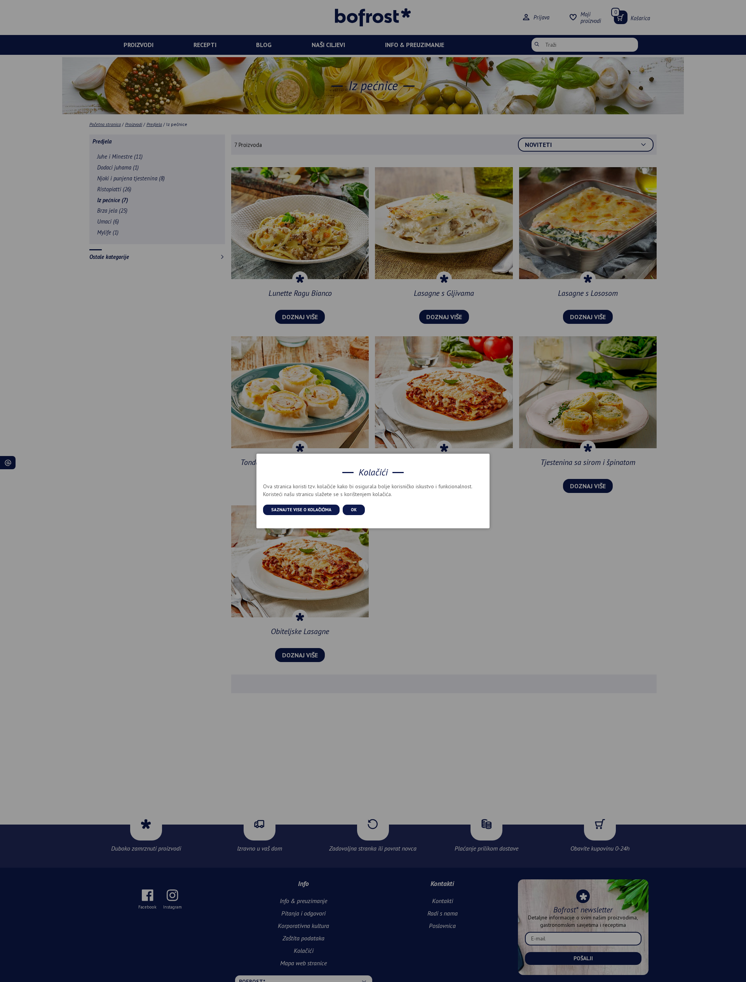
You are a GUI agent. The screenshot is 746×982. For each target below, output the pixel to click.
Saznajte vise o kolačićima (301, 509)
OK (354, 509)
